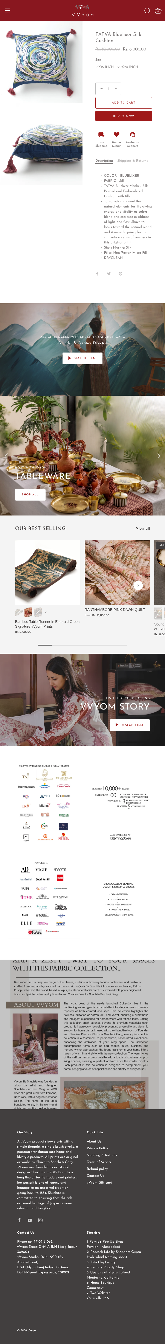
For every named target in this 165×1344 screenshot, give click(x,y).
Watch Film (84, 358)
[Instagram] (40, 1220)
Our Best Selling (40, 528)
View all (143, 528)
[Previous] (6, 455)
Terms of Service (99, 1162)
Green (19, 612)
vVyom (32, 1330)
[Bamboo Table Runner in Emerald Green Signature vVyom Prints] (47, 572)
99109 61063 (43, 1241)
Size (98, 60)
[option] (82, 456)
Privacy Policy (97, 1148)
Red (28, 612)
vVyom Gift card (99, 1182)
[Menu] (7, 10)
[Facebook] (19, 1220)
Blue (38, 612)
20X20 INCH (128, 67)
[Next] (158, 455)
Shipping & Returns (132, 161)
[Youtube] (30, 1220)
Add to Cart (124, 102)
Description (104, 161)
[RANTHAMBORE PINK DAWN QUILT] (117, 572)
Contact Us (95, 1176)
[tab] (106, 160)
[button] (27, 585)
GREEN (158, 613)
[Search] (147, 11)
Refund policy (97, 1169)
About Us (94, 1141)
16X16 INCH (104, 67)
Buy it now (123, 116)
